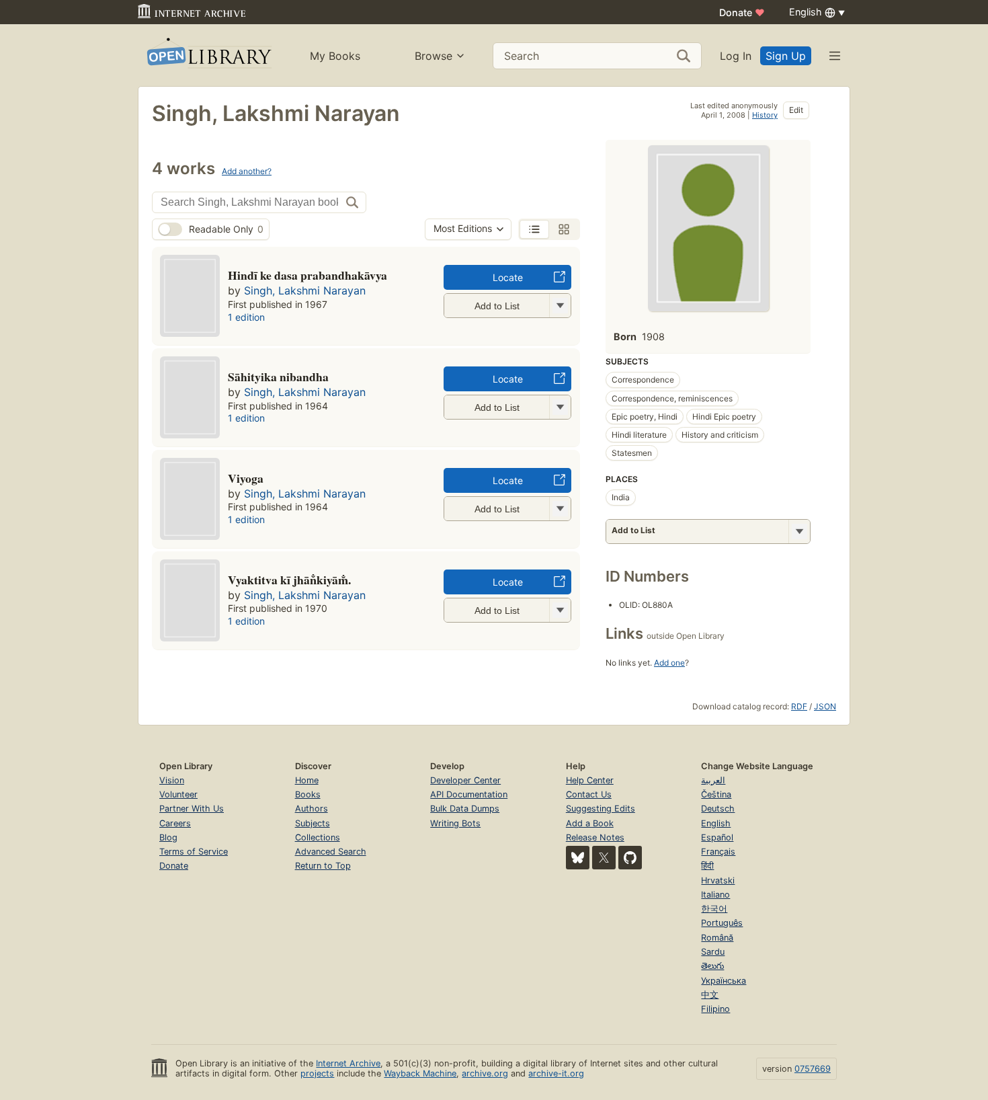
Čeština (716, 794)
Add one (669, 663)
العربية (713, 780)
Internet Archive (348, 1063)
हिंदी (707, 866)
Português (722, 923)
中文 (709, 995)
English (716, 823)
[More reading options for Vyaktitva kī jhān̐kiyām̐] (560, 610)
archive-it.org (556, 1073)
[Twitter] (604, 857)
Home (307, 780)
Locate (508, 277)
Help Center (590, 780)
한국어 (714, 909)
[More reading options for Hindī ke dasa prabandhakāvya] (560, 305)
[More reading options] (799, 531)
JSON (825, 706)
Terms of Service (193, 852)
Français (718, 852)
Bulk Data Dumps (464, 808)
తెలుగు (712, 966)
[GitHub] (630, 857)
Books (308, 794)
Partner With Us (191, 808)
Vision (171, 780)
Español (717, 837)
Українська (723, 981)
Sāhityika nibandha (278, 376)
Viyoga (245, 478)
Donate (742, 12)
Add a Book (590, 823)
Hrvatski (718, 880)
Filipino (715, 1009)
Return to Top (323, 866)
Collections (317, 837)
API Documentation (468, 794)
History (765, 115)
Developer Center (465, 780)
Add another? (247, 171)
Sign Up (786, 56)
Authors (311, 808)
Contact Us (589, 794)
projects (317, 1073)
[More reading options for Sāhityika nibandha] (560, 407)
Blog (168, 837)
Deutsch (718, 808)
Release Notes (595, 837)
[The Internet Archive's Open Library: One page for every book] (208, 55)
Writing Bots (455, 823)
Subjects (312, 823)
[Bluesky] (577, 857)
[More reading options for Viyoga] (560, 508)
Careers (175, 823)
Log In (735, 56)
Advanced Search (330, 852)
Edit (796, 110)
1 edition (246, 317)
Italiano (715, 895)
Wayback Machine (420, 1073)
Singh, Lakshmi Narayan (305, 290)
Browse (433, 56)
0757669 (812, 1069)
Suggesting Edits (600, 808)
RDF (799, 706)
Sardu (713, 952)
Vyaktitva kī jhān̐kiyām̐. (289, 579)
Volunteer (178, 794)
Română (717, 938)
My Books (335, 56)
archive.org (485, 1073)
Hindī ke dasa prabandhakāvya (307, 275)
